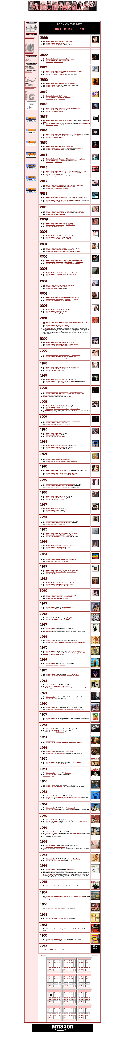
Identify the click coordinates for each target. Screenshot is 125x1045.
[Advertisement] (62, 16)
